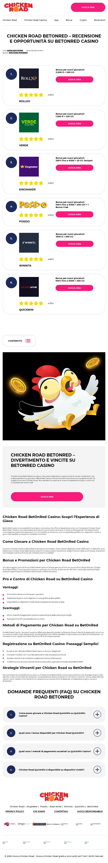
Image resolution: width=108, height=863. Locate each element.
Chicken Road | (17, 806)
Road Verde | (56, 806)
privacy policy (14, 811)
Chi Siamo (39, 811)
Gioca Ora (88, 7)
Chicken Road (10, 20)
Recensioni (99, 20)
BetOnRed (92, 806)
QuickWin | (80, 806)
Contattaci (61, 811)
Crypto (83, 20)
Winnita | (68, 806)
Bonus (69, 20)
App (56, 20)
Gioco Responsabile (90, 811)
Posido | (44, 806)
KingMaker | (33, 806)
